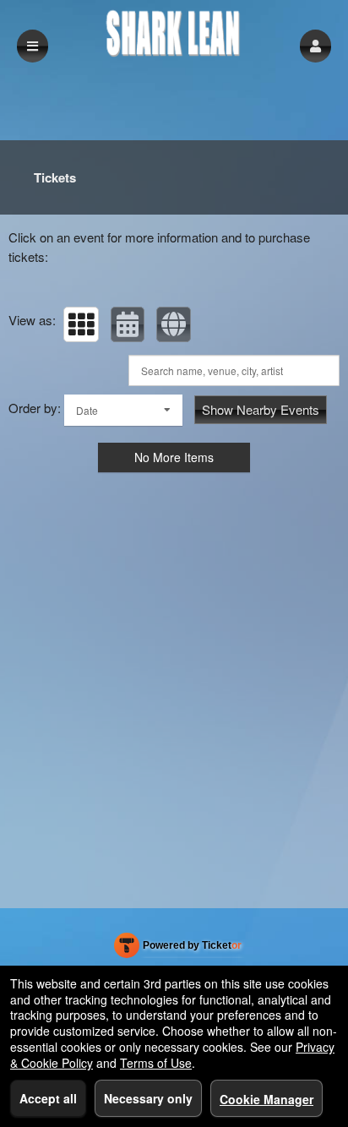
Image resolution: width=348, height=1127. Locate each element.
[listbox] (123, 410)
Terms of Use (156, 1062)
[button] (315, 46)
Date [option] (87, 410)
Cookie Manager (266, 1099)
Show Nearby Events (260, 409)
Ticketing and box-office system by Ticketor (177, 948)
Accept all (48, 1098)
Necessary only (148, 1098)
